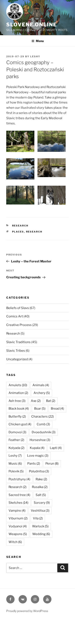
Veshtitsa (40, 510)
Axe (36, 401)
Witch (15, 542)
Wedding (41, 534)
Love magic (37, 455)
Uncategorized (17, 359)
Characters (42, 416)
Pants (33, 463)
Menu (40, 41)
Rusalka (40, 487)
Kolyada (16, 448)
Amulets (18, 385)
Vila (38, 518)
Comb (43, 424)
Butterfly (17, 416)
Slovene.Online (31, 25)
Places (18, 231)
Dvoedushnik (43, 432)
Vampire (17, 510)
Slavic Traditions (18, 342)
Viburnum (18, 518)
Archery (42, 393)
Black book (19, 408)
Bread (57, 408)
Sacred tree (19, 495)
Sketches (18, 503)
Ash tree (17, 401)
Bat (50, 401)
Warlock (40, 526)
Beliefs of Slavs (17, 308)
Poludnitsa (39, 471)
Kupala (37, 448)
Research (20, 225)
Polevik (16, 471)
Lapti (56, 448)
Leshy (35, 56)
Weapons (18, 534)
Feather (16, 440)
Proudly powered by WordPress (27, 611)
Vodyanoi (18, 526)
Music (15, 463)
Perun (52, 463)
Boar (39, 408)
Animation (18, 393)
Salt (41, 495)
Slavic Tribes (15, 351)
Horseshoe (40, 440)
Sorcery (42, 503)
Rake (41, 479)
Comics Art (14, 316)
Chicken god (20, 424)
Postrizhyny (19, 479)
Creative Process (19, 325)
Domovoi (17, 432)
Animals (40, 385)
